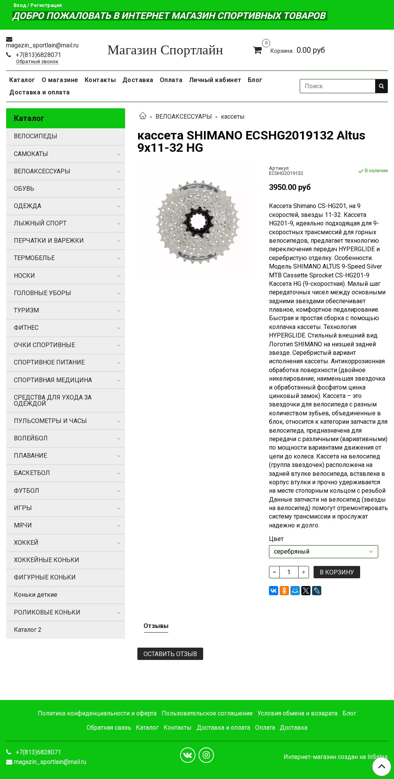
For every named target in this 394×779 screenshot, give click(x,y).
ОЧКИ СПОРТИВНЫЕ (44, 345)
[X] (306, 590)
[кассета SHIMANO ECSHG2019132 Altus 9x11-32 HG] (196, 223)
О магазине (60, 80)
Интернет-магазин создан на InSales (336, 757)
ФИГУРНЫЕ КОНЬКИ (45, 577)
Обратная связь (109, 727)
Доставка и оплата (39, 92)
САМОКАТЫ (31, 154)
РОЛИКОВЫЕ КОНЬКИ (47, 612)
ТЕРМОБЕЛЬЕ (34, 258)
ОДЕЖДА (27, 206)
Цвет (276, 539)
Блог (255, 80)
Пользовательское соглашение (207, 713)
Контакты (100, 80)
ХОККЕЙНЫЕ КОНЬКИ (46, 560)
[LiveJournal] (316, 590)
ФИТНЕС (26, 327)
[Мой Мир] (295, 590)
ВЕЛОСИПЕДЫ (35, 136)
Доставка (138, 80)
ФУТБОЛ (26, 490)
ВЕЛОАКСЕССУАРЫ (183, 116)
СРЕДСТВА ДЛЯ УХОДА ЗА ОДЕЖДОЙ (53, 400)
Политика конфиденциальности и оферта (97, 713)
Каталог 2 (28, 629)
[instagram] (206, 755)
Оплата (171, 80)
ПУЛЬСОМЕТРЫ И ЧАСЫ (50, 421)
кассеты (233, 116)
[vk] (187, 755)
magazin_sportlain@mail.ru (42, 45)
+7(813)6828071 (37, 55)
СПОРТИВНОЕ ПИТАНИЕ (49, 362)
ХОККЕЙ (26, 542)
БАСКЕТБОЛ (32, 473)
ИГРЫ (23, 508)
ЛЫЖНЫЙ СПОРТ (40, 223)
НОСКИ (24, 275)
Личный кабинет (215, 80)
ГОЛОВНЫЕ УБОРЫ (42, 293)
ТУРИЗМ (26, 310)
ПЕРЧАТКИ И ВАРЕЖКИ (49, 240)
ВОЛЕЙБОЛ (31, 438)
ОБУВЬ (24, 188)
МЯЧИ (23, 525)
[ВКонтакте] (273, 590)
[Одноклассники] (284, 590)
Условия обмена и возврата (297, 713)
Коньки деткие (35, 594)
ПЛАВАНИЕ (30, 455)
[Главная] (143, 116)
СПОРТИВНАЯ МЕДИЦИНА (53, 380)
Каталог (22, 80)
